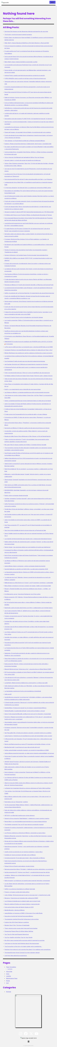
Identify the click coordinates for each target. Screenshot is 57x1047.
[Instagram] (20, 1034)
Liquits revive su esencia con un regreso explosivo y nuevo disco (23, 852)
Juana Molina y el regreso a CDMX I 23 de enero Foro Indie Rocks (23, 913)
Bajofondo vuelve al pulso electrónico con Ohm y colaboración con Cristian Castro (28, 607)
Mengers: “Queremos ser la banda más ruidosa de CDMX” (21, 898)
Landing (8, 976)
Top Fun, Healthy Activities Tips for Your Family (18, 937)
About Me (9, 971)
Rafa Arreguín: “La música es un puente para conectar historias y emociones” (27, 880)
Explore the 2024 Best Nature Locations (16, 922)
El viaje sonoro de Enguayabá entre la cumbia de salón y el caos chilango (25, 414)
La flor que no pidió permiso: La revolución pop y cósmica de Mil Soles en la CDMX (28, 347)
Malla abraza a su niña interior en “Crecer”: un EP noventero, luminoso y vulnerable (28, 582)
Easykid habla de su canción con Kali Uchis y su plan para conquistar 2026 (26, 569)
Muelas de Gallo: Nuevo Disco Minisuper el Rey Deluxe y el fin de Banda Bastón (27, 436)
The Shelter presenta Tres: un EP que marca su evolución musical (23, 824)
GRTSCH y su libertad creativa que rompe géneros (19, 815)
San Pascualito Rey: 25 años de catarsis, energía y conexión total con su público (27, 733)
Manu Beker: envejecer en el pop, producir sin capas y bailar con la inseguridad (27, 585)
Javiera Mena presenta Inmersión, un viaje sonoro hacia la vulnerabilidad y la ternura (29, 753)
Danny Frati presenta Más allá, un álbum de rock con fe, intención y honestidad (27, 714)
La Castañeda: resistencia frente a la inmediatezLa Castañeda (22, 691)
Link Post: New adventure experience (15, 955)
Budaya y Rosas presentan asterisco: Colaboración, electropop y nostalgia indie (27, 143)
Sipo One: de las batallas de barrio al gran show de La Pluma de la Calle (25, 530)
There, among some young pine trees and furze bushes (20, 928)
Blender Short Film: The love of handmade (16, 925)
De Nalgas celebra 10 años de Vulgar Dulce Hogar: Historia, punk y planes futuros (28, 375)
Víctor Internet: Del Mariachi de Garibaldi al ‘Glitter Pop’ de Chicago (24, 157)
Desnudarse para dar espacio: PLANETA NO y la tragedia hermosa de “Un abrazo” (28, 118)
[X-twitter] (31, 1034)
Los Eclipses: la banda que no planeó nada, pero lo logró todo (22, 901)
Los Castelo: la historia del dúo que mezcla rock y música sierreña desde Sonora (27, 538)
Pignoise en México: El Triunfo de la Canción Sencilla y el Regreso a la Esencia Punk (28, 285)
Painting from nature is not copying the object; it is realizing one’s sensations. (27, 949)
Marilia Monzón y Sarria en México (14, 910)
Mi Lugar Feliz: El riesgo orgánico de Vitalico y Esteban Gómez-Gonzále (25, 444)
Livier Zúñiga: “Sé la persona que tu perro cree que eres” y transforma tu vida (27, 895)
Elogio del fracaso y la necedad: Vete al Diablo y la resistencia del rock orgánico (27, 132)
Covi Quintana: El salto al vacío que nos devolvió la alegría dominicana (24, 361)
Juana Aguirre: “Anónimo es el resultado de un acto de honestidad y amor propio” (28, 736)
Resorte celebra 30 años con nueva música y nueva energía (21, 904)
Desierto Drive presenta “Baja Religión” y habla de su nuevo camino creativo (26, 818)
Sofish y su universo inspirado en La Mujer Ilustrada (19, 889)
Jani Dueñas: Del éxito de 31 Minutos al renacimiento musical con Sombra (26, 364)
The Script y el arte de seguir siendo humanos (18, 34)
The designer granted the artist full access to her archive (21, 919)
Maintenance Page (11, 978)
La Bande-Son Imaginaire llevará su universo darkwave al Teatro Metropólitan (27, 788)
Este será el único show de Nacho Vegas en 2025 (19, 907)
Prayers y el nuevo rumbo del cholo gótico (16, 892)
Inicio (7, 974)
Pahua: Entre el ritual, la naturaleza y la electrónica (19, 866)
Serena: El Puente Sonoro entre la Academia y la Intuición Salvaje (23, 317)
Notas (8, 980)
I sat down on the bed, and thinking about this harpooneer (21, 943)
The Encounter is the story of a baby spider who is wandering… (23, 946)
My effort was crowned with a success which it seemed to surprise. (24, 940)
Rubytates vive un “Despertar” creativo (16, 802)
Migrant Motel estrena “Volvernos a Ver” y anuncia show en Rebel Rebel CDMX (27, 669)
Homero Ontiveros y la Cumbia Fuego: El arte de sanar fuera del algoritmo (26, 255)
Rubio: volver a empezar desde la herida (16, 495)
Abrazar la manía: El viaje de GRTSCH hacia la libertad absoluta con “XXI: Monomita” (29, 212)
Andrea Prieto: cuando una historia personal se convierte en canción (24, 75)
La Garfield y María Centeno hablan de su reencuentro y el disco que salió (26, 683)
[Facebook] (26, 1034)
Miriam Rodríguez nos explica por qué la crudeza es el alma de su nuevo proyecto (28, 353)
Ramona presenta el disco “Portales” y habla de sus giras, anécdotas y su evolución (28, 869)
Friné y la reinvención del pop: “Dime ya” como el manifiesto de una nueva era (27, 372)
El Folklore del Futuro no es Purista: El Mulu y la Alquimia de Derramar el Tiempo (28, 215)
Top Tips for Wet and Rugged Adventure (16, 934)
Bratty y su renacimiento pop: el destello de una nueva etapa (22, 389)
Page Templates (11, 967)
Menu (52, 2)
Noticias (8, 991)
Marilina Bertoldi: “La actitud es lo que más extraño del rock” (22, 747)
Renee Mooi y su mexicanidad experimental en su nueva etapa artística (25, 821)
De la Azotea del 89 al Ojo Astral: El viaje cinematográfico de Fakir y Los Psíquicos (28, 179)
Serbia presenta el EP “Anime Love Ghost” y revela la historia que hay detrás (27, 872)
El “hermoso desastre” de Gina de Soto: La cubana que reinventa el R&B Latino (27, 187)
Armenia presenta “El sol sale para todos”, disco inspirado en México (24, 858)
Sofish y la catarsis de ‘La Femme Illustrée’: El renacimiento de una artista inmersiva (29, 293)
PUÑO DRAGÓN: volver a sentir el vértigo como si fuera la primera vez (25, 78)
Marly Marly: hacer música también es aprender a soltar (20, 62)
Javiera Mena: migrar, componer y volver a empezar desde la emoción (24, 566)
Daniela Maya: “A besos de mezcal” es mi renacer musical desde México (25, 708)
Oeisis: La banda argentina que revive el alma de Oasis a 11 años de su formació (27, 400)
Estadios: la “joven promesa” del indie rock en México (20, 855)
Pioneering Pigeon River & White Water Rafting (18, 931)
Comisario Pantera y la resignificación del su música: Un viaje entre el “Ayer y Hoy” (28, 350)
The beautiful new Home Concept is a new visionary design (22, 952)
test (7, 983)
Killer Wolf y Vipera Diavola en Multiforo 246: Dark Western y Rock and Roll (26, 43)
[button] (28, 1041)
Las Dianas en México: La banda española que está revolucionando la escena (26, 392)
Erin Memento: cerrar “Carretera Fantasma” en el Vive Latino (22, 594)
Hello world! (7, 694)
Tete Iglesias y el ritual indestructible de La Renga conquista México (24, 140)
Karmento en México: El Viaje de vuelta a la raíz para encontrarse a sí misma (26, 428)
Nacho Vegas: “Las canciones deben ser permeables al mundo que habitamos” (27, 547)
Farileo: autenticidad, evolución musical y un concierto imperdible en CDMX (26, 750)
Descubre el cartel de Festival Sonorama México (18, 916)
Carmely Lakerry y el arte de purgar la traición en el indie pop (22, 160)
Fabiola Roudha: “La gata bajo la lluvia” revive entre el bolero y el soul (24, 711)
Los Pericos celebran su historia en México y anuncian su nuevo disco (24, 833)
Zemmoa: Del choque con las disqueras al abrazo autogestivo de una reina (26, 31)
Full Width (9, 969)
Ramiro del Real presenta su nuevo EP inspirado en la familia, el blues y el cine (27, 744)
